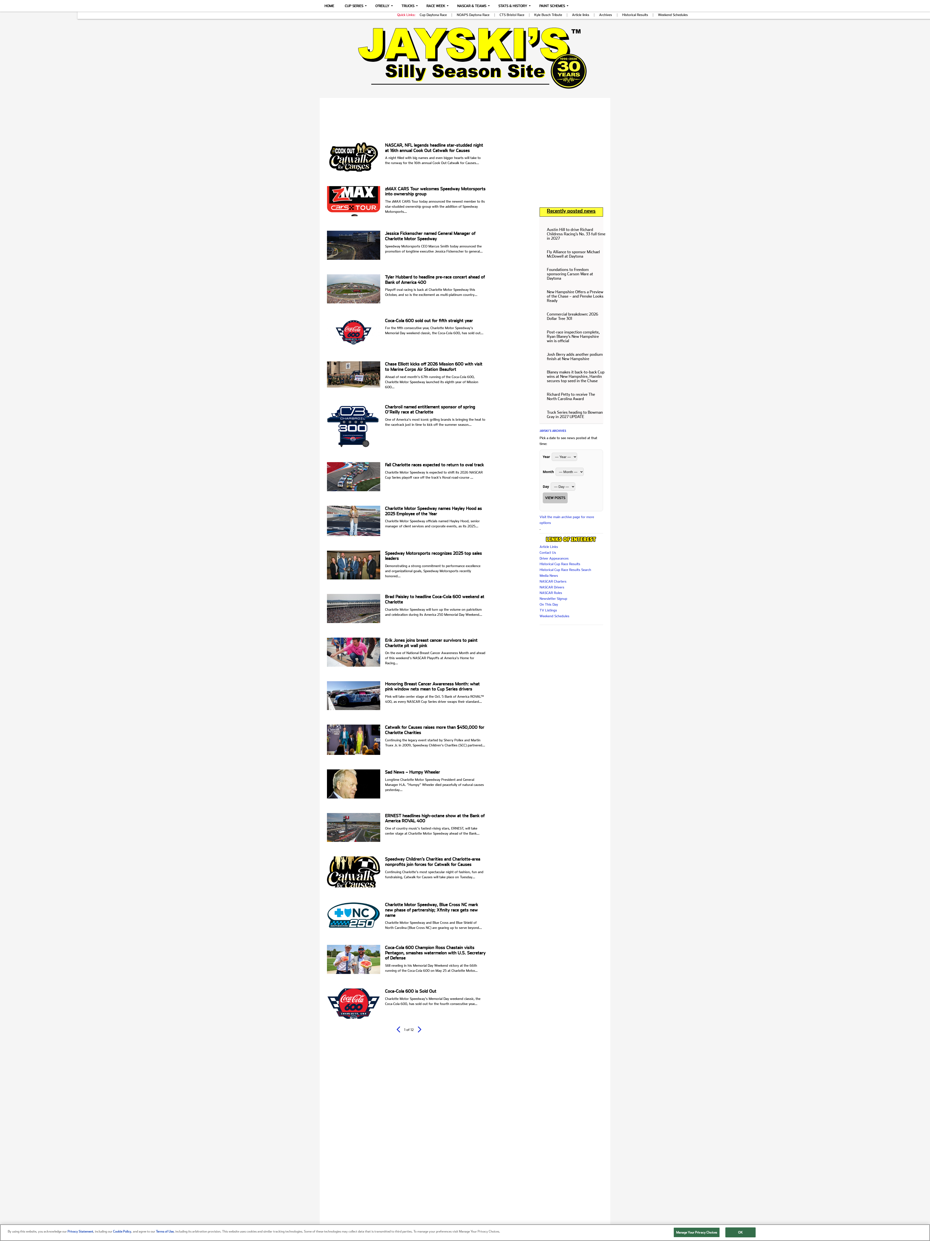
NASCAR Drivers (552, 587)
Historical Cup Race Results (560, 564)
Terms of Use (165, 1231)
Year (546, 456)
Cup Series (354, 6)
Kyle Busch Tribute (548, 15)
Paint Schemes (552, 6)
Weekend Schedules (673, 15)
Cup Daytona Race (433, 15)
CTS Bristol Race (512, 15)
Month (548, 471)
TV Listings (548, 610)
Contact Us (548, 552)
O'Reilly (382, 6)
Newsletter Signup (553, 599)
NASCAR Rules (551, 593)
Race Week (435, 6)
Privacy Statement (80, 1231)
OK (740, 1232)
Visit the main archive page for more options (567, 520)
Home (329, 6)
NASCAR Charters (553, 581)
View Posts (555, 498)
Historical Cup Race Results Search (565, 570)
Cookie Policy (122, 1231)
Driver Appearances (554, 558)
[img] (465, 58)
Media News (549, 575)
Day (546, 486)
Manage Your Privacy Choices (696, 1232)
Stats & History (512, 6)
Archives (605, 15)
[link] (465, 58)
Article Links (549, 547)
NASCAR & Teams (471, 6)
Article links (580, 15)
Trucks (408, 6)
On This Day (549, 604)
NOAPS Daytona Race (473, 15)
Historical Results (635, 15)
